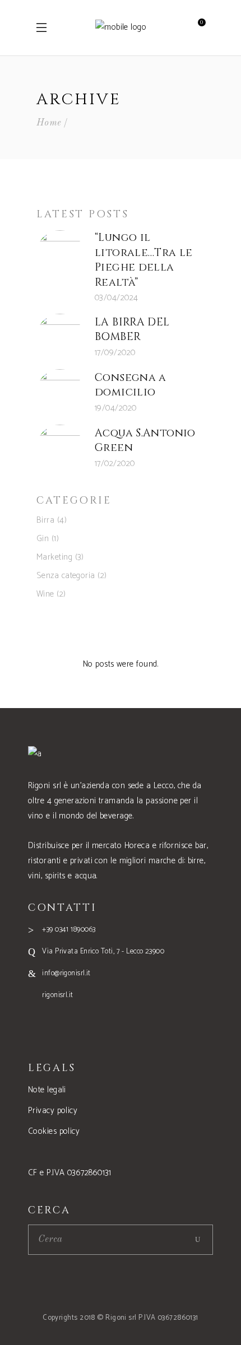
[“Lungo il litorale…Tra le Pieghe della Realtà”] (60, 253)
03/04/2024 (116, 298)
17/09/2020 (115, 353)
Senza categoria (65, 576)
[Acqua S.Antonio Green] (60, 448)
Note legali (47, 1090)
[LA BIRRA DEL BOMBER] (60, 337)
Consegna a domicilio (130, 385)
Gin (42, 539)
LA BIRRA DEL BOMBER (132, 330)
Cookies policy (54, 1131)
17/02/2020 (115, 464)
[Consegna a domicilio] (60, 392)
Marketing (54, 557)
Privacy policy (52, 1111)
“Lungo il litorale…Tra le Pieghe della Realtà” (144, 260)
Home (49, 123)
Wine (45, 594)
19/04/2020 (116, 408)
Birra (45, 520)
